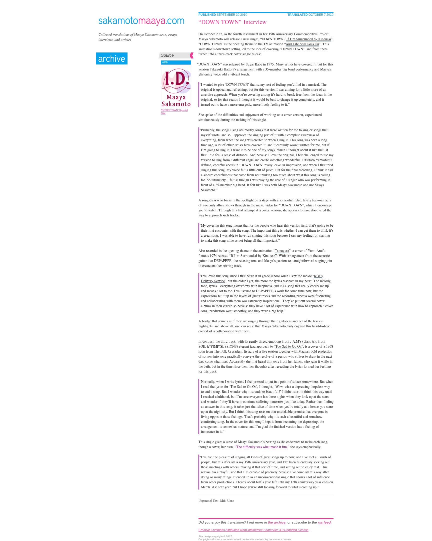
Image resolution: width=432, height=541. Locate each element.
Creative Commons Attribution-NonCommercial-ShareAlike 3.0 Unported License (253, 530)
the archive (277, 522)
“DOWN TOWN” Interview (232, 22)
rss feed (324, 522)
